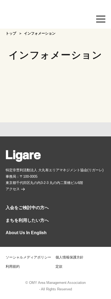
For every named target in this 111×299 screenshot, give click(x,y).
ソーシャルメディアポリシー (28, 257)
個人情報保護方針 (70, 257)
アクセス (13, 189)
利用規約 (13, 266)
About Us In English (26, 232)
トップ (11, 33)
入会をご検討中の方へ (27, 207)
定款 (59, 266)
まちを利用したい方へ (27, 220)
